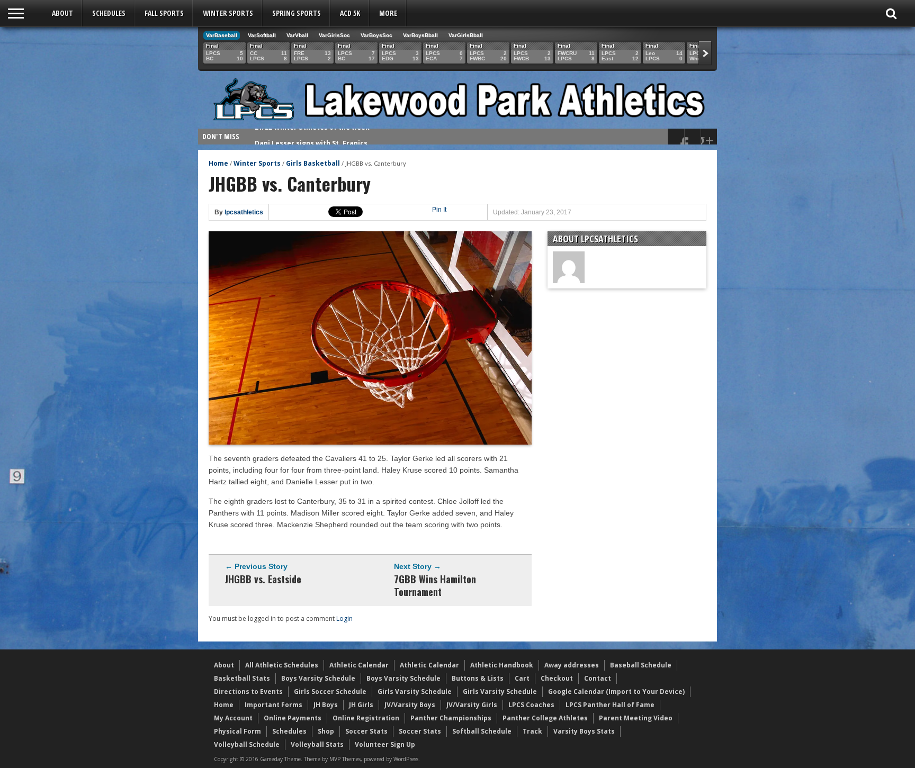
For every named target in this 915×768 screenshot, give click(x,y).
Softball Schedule (482, 731)
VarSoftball (262, 35)
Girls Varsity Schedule (415, 691)
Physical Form (237, 731)
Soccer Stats (366, 731)
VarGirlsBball (465, 35)
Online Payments (292, 717)
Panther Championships (450, 717)
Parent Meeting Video (635, 717)
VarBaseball (221, 35)
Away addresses (571, 665)
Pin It (439, 209)
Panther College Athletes (545, 717)
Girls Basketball (313, 163)
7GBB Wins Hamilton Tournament (435, 585)
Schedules (108, 13)
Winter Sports (228, 13)
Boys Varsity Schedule (318, 678)
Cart (522, 678)
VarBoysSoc (376, 35)
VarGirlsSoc (334, 35)
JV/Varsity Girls (471, 704)
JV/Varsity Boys (409, 704)
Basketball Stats (242, 678)
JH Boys (325, 704)
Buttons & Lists (478, 678)
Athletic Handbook (501, 665)
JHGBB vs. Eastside (263, 579)
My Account (233, 717)
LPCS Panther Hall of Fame (610, 704)
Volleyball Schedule (247, 744)
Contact (597, 678)
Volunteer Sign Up (385, 744)
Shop (326, 731)
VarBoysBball (420, 35)
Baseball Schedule (640, 665)
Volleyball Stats (317, 744)
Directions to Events (248, 691)
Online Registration (366, 717)
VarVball (297, 35)
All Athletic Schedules (281, 665)
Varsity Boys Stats (584, 731)
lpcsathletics (244, 212)
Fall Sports (164, 13)
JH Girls (361, 704)
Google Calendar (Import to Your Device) (616, 691)
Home (218, 163)
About (62, 13)
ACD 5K (350, 13)
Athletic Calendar (359, 665)
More (388, 13)
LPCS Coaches (531, 704)
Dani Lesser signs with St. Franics (311, 136)
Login (344, 618)
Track (532, 731)
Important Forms (273, 704)
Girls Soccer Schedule (330, 691)
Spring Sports (296, 13)
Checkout (557, 678)
